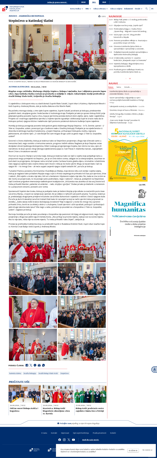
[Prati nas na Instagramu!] (64, 439)
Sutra (119, 87)
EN (152, 8)
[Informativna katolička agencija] (54, 450)
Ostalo (137, 8)
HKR (104, 2)
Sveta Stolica (75, 8)
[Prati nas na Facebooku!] (59, 439)
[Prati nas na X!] (68, 439)
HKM (83, 2)
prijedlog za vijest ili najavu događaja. (80, 423)
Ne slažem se (147, 450)
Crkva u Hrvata (99, 8)
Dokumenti (128, 8)
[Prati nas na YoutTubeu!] (73, 439)
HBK (87, 8)
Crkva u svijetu (116, 8)
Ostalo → (128, 87)
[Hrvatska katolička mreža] (35, 450)
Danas (110, 87)
